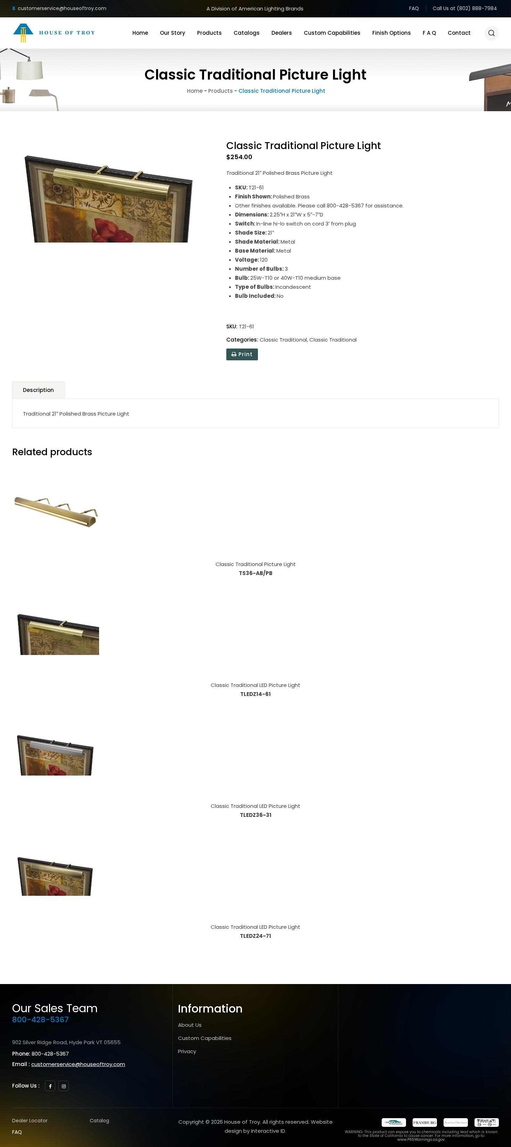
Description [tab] (38, 390)
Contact (459, 32)
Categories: (242, 339)
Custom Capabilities (332, 32)
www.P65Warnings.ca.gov (421, 1139)
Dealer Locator (30, 1120)
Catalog (99, 1120)
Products (209, 32)
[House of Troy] (54, 33)
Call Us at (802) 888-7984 (465, 8)
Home (140, 32)
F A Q (429, 32)
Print (245, 354)
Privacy (187, 1051)
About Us (190, 1025)
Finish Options (391, 32)
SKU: (231, 326)
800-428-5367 (40, 1019)
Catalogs (247, 32)
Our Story (172, 32)
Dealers (281, 32)
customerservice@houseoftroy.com (62, 8)
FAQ (414, 8)
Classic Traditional (283, 339)
